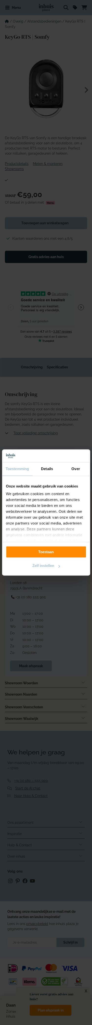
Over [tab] (75, 469)
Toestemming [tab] (17, 469)
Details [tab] (47, 469)
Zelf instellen (43, 566)
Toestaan (46, 552)
